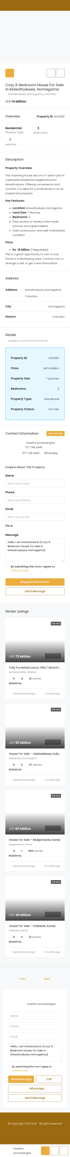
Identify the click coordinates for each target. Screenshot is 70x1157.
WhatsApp (51, 453)
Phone (9, 492)
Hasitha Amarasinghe (24, 693)
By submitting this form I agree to (33, 568)
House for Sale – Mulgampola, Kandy (34, 840)
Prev (23, 979)
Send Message (35, 591)
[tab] (9, 73)
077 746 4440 (33, 447)
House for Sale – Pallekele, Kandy (32, 926)
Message (11, 535)
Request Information (35, 582)
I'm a (8, 526)
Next (47, 979)
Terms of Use (19, 570)
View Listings (55, 433)
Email (9, 509)
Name (9, 475)
